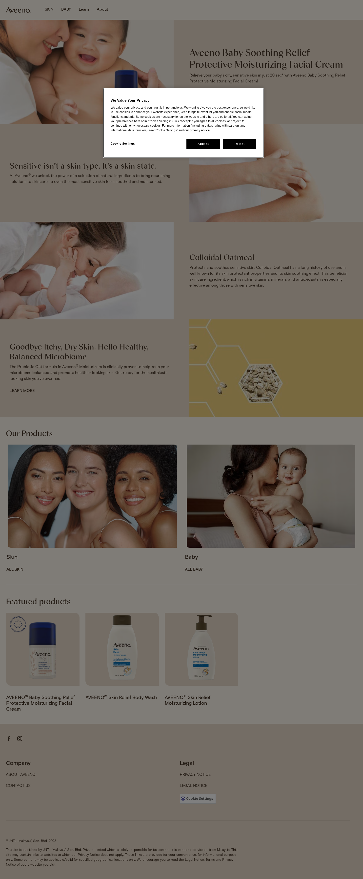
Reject (240, 144)
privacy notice (200, 130)
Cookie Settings (123, 143)
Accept (203, 144)
